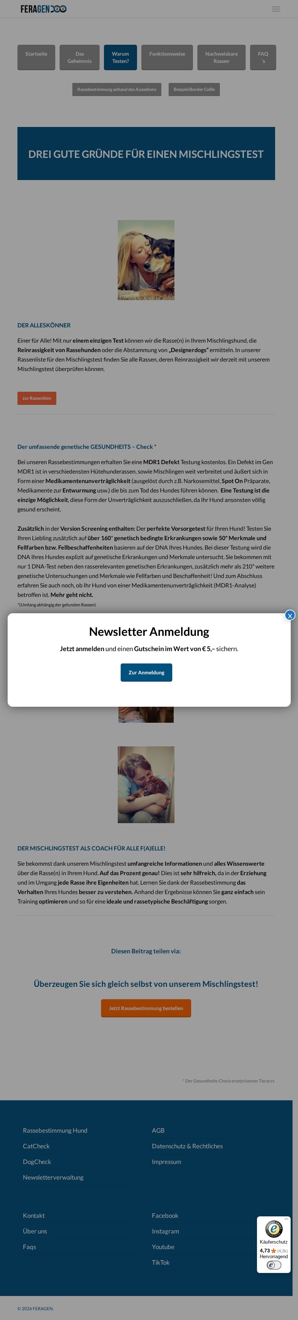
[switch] (274, 1265)
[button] (146, 672)
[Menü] (286, 1220)
